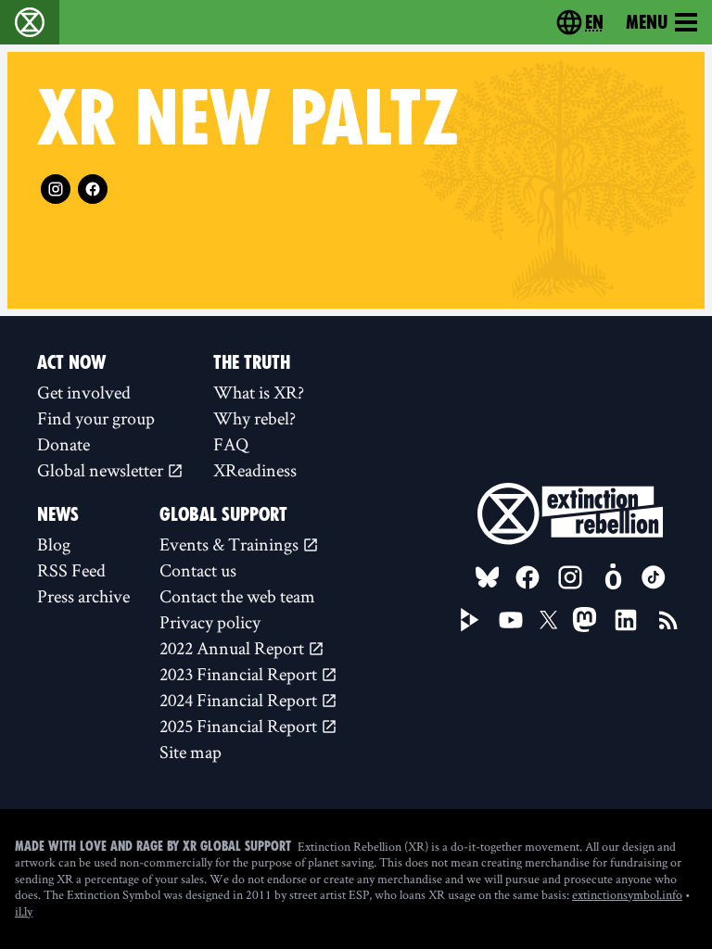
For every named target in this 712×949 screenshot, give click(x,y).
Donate (63, 444)
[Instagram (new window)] (55, 189)
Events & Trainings (230, 544)
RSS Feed (71, 570)
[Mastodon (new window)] (584, 619)
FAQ (230, 444)
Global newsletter (102, 470)
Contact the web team (237, 596)
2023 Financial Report (240, 674)
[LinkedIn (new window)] (625, 620)
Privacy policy (210, 622)
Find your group (96, 418)
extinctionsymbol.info (627, 894)
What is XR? (258, 392)
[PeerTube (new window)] (470, 620)
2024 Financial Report (240, 700)
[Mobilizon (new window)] (612, 577)
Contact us (197, 570)
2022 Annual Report (233, 648)
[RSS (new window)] (668, 620)
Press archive (83, 596)
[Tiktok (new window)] (653, 577)
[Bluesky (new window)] (487, 577)
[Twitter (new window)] (549, 620)
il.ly (23, 911)
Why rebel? (254, 418)
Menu (647, 22)
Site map (190, 752)
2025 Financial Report (240, 726)
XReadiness (255, 470)
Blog (53, 544)
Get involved (84, 392)
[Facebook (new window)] (93, 189)
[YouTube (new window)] (511, 620)
